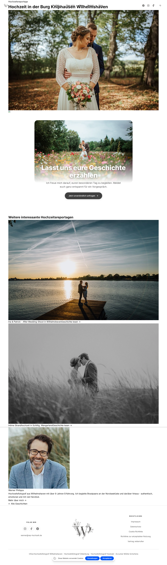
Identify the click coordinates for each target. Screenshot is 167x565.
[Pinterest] (143, 5)
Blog (81, 5)
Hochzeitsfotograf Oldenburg (76, 554)
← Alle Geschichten (17, 503)
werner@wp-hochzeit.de (31, 535)
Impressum (135, 521)
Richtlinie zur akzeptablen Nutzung (136, 536)
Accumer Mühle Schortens (127, 554)
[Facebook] (153, 5)
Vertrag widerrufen (136, 541)
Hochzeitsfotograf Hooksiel (102, 554)
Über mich (70, 5)
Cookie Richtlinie (136, 531)
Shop (101, 5)
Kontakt (90, 5)
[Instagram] (148, 5)
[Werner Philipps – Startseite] (6, 5)
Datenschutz (135, 526)
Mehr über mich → (17, 500)
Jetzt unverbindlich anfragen (82, 196)
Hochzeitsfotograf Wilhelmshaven (48, 554)
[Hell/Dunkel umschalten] (160, 5)
